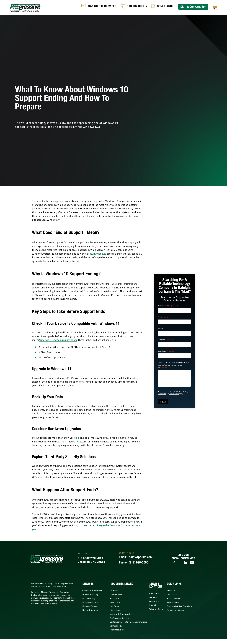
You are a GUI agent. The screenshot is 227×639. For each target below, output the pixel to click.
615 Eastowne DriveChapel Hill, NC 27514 (91, 560)
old (77, 437)
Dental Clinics (116, 594)
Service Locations (155, 585)
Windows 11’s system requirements (58, 339)
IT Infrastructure (90, 602)
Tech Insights (173, 602)
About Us (171, 590)
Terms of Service (174, 394)
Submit (163, 402)
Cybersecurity (137, 6)
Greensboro (154, 601)
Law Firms (114, 606)
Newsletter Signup (175, 610)
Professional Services (119, 618)
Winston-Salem (156, 609)
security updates (97, 253)
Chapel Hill (154, 593)
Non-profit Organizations (121, 614)
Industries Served (121, 583)
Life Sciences (115, 610)
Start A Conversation (193, 6)
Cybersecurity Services (92, 590)
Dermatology (116, 625)
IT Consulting (88, 598)
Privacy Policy (162, 394)
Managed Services (90, 606)
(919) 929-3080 (133, 562)
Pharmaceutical (117, 629)
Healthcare (115, 602)
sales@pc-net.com (136, 557)
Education (114, 598)
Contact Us (172, 594)
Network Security (90, 610)
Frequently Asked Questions (179, 606)
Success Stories (174, 598)
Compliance (165, 6)
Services (88, 583)
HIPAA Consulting (90, 594)
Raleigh (152, 605)
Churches (114, 590)
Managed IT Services (102, 6)
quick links (174, 583)
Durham (153, 597)
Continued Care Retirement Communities (128, 621)
